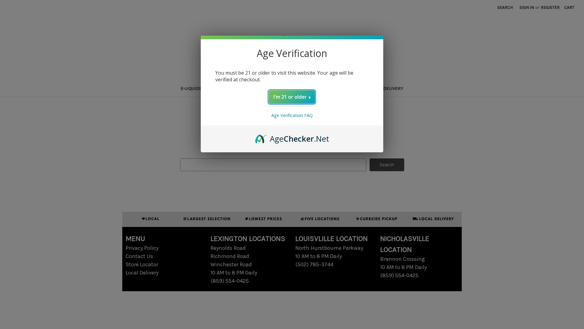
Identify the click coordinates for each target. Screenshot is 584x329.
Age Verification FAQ (292, 115)
